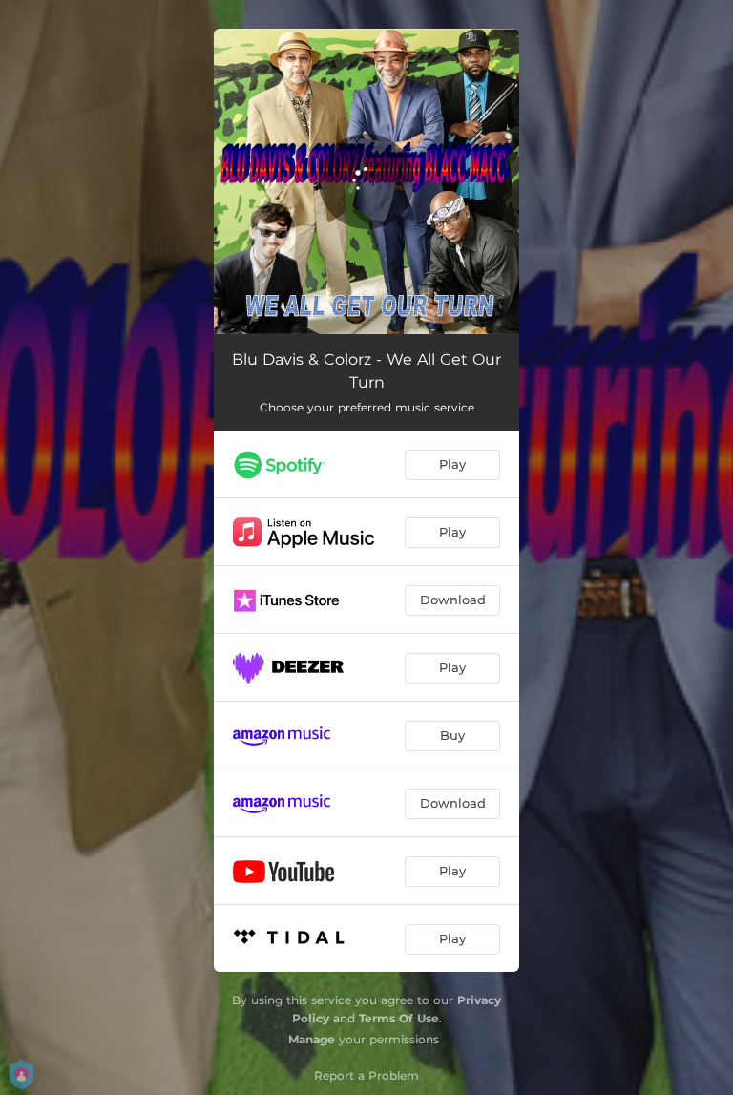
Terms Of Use (399, 1018)
